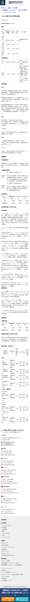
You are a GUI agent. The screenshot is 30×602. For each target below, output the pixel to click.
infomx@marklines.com (8, 464)
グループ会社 (5, 533)
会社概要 (4, 529)
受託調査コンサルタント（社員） (11, 563)
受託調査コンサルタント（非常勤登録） (12, 565)
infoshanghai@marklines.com (10, 483)
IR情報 (3, 540)
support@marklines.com (8, 442)
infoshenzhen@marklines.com (10, 493)
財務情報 (4, 549)
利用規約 (4, 578)
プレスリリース (6, 537)
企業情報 (3, 519)
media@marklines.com (8, 445)
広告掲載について (6, 580)
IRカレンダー (5, 553)
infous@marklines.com (8, 455)
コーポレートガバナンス (8, 547)
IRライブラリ (5, 551)
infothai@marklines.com (8, 502)
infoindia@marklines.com (9, 513)
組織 (3, 531)
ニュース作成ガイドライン (9, 572)
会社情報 (3, 523)
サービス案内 (5, 576)
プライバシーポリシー (8, 568)
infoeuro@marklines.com (9, 474)
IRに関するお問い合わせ (8, 555)
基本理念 (4, 527)
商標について (5, 570)
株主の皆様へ (5, 545)
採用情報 (3, 558)
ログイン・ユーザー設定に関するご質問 (12, 574)
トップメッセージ (6, 525)
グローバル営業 (6, 561)
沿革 (3, 535)
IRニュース (5, 543)
